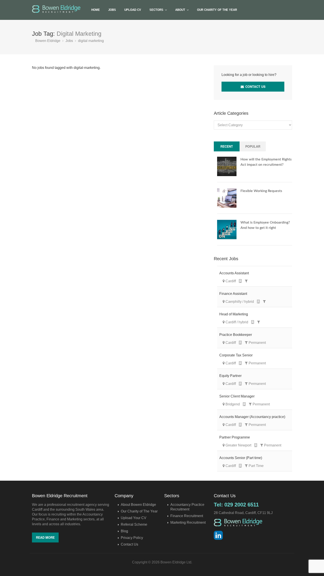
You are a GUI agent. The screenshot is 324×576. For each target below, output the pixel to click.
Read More (45, 537)
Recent (226, 146)
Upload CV (132, 9)
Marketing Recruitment (188, 522)
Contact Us (254, 86)
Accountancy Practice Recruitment (187, 507)
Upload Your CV (133, 518)
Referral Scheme (134, 524)
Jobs (112, 9)
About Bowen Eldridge (138, 504)
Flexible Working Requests (261, 191)
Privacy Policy (132, 538)
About (180, 9)
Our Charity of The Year (217, 9)
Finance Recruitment (186, 516)
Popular (252, 146)
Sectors (156, 9)
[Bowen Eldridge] (56, 9)
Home (95, 9)
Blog (124, 531)
